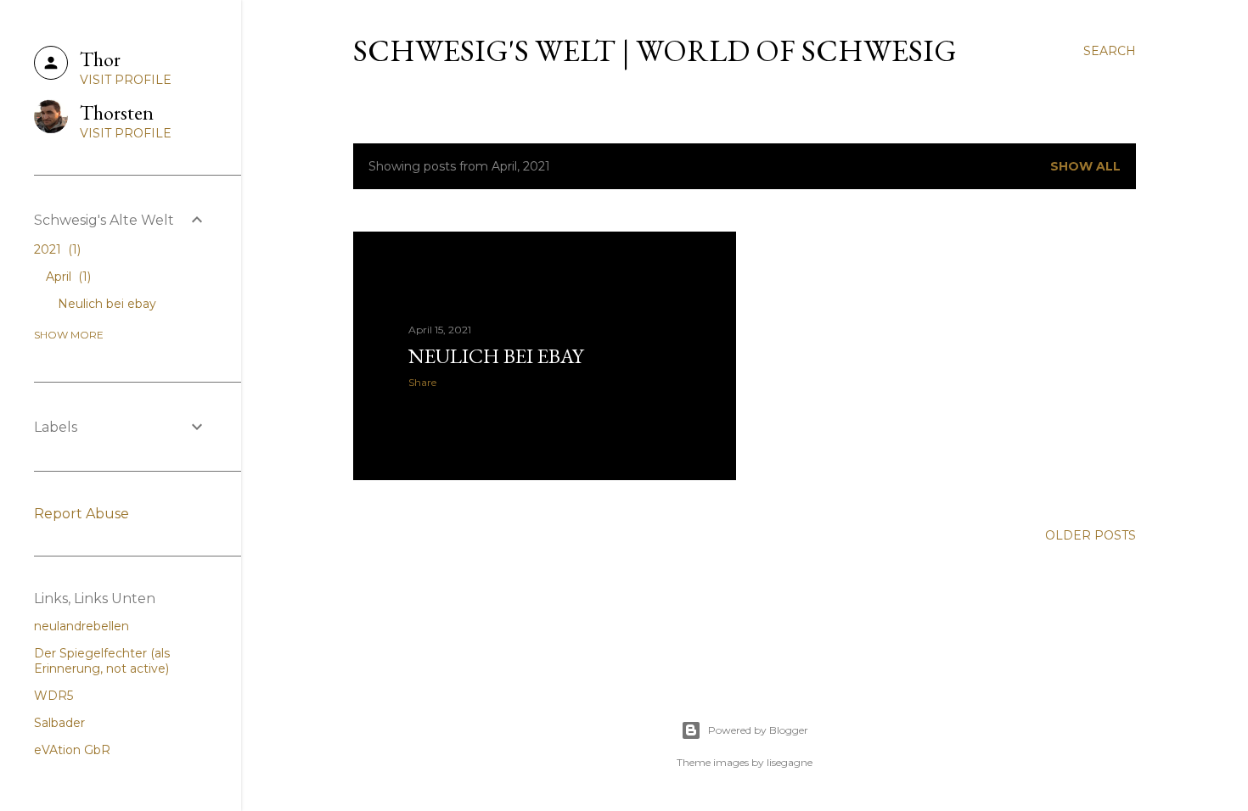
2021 (55, 249)
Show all (1085, 166)
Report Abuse (81, 514)
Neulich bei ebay (495, 356)
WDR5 (53, 695)
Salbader (59, 722)
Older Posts (1090, 535)
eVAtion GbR (72, 750)
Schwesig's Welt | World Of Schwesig (655, 50)
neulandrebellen (81, 626)
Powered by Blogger (758, 730)
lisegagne (789, 762)
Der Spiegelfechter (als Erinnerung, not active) (102, 661)
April (66, 276)
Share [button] (422, 382)
